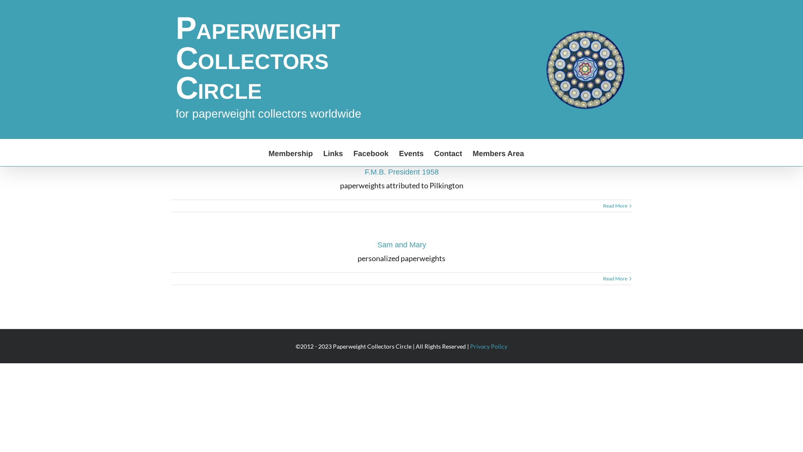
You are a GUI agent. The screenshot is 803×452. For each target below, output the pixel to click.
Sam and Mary (401, 245)
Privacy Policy (488, 346)
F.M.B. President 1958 (402, 172)
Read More (615, 206)
